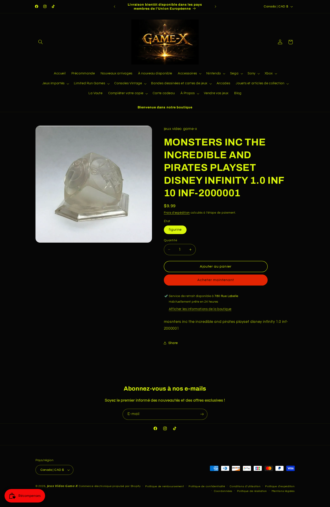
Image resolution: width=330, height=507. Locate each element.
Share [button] (173, 343)
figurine (175, 229)
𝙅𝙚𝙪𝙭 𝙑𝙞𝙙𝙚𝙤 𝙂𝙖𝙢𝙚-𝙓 (62, 486)
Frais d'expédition (177, 212)
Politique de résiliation (252, 491)
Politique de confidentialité (207, 486)
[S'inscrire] (202, 414)
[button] (40, 42)
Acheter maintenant (215, 280)
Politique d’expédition (280, 486)
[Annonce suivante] (215, 6)
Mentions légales (283, 491)
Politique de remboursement (164, 486)
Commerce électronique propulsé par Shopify (110, 486)
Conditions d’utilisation (245, 486)
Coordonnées (223, 491)
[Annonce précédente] (114, 6)
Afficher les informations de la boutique (200, 309)
